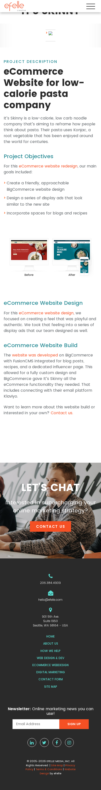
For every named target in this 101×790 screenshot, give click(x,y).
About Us (50, 643)
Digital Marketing (50, 672)
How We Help (50, 651)
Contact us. (62, 413)
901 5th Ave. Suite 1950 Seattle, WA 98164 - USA (50, 620)
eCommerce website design (46, 313)
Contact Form (50, 679)
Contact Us (50, 526)
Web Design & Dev (50, 658)
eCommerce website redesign (48, 166)
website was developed (35, 355)
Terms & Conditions (49, 769)
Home (50, 636)
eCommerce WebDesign (50, 665)
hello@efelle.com (50, 600)
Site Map (50, 686)
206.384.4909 (50, 583)
